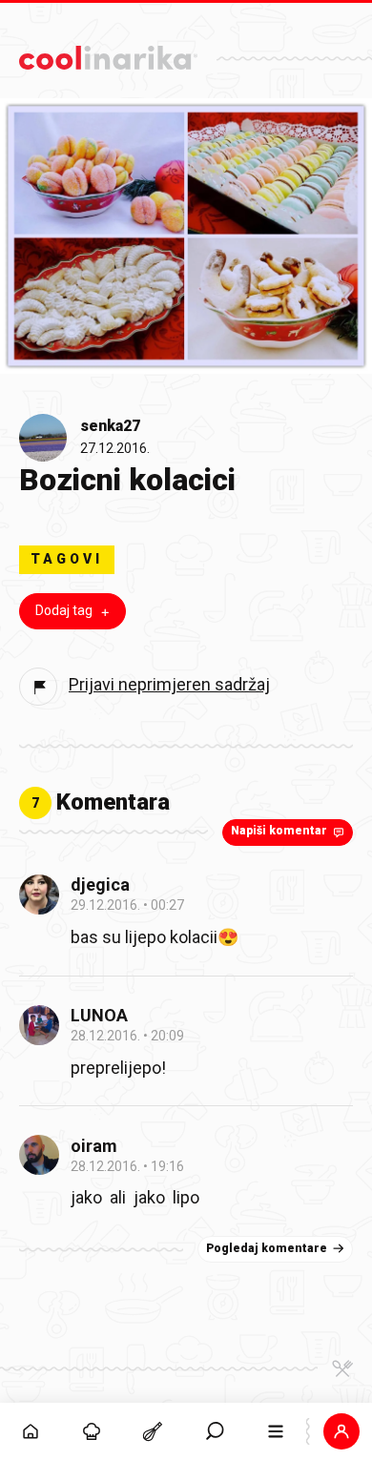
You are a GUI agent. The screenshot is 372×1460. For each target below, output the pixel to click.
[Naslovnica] (30, 1431)
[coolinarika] (108, 53)
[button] (214, 1431)
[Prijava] (341, 1431)
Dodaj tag (64, 610)
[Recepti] (152, 1431)
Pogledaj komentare (266, 1248)
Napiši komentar (279, 830)
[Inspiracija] (91, 1431)
